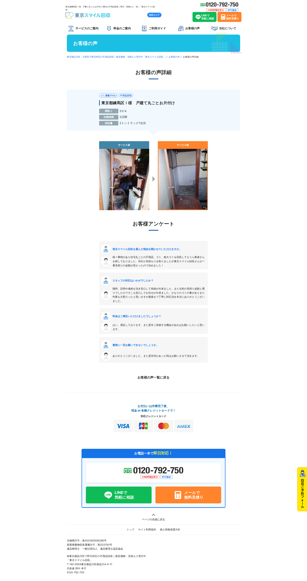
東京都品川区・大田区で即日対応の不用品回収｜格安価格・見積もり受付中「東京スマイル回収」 (116, 56)
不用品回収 (126, 95)
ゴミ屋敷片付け (108, 95)
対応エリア (154, 15)
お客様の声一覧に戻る (153, 377)
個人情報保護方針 (170, 529)
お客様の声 (174, 56)
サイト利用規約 (147, 529)
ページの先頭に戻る (153, 519)
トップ (130, 529)
